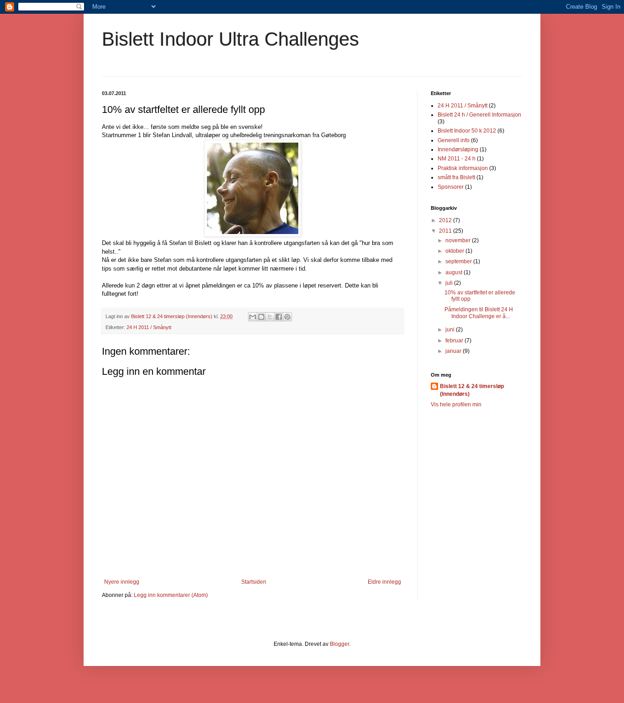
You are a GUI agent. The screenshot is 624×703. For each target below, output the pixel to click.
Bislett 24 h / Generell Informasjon (479, 115)
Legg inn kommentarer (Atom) (171, 595)
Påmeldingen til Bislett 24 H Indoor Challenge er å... (478, 312)
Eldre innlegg (384, 582)
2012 (446, 220)
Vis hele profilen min (456, 404)
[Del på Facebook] (278, 316)
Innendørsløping (458, 149)
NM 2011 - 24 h (457, 158)
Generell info (454, 140)
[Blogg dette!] (261, 316)
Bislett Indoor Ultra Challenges (230, 39)
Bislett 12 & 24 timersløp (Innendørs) (472, 390)
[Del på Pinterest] (287, 316)
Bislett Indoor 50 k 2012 (467, 131)
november (458, 240)
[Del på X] (270, 316)
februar (455, 340)
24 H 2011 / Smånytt (149, 327)
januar (454, 351)
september (459, 261)
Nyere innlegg (121, 582)
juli (449, 283)
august (454, 272)
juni (450, 329)
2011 (446, 231)
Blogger (339, 644)
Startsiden (253, 582)
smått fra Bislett (456, 177)
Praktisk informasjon (463, 168)
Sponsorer (451, 187)
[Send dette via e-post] (252, 316)
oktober (455, 251)
